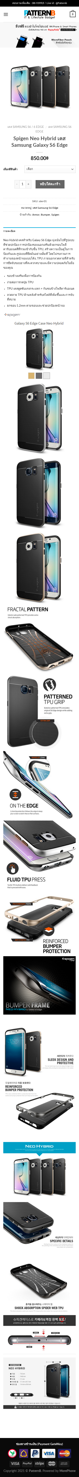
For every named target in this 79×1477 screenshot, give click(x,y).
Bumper (45, 214)
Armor (36, 214)
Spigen (55, 214)
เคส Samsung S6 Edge (45, 208)
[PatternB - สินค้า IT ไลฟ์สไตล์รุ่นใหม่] (39, 14)
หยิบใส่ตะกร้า (50, 184)
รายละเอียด (9, 231)
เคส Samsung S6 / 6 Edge (25, 127)
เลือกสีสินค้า (10, 169)
